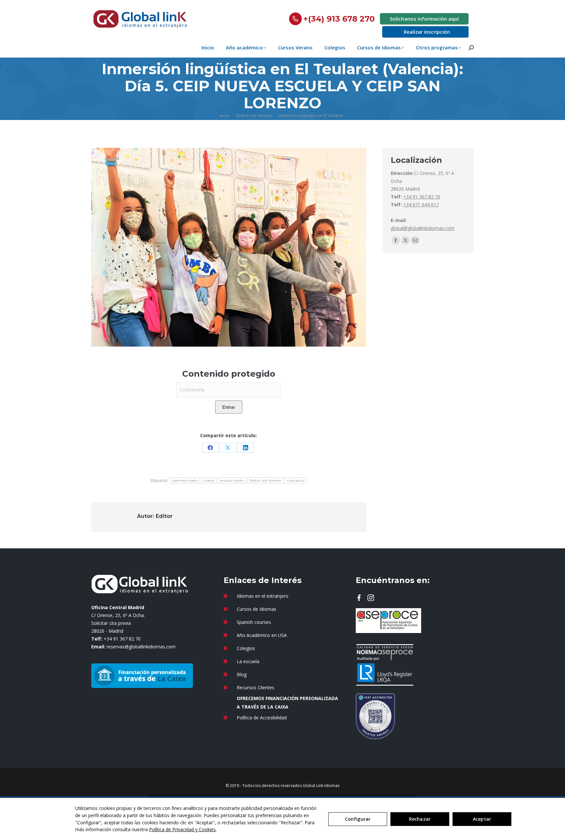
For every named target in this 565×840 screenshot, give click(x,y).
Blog (242, 674)
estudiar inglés (232, 480)
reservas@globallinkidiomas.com (141, 646)
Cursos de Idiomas (256, 609)
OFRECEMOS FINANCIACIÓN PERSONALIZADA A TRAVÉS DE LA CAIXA (287, 702)
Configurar (357, 819)
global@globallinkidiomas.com (422, 228)
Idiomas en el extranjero (262, 596)
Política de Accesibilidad (262, 717)
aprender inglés (184, 480)
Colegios (246, 648)
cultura (208, 480)
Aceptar (482, 819)
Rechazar (420, 819)
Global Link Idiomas (265, 480)
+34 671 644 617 (421, 204)
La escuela (248, 661)
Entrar (228, 407)
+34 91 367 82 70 (421, 197)
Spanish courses (254, 622)
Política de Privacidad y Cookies (182, 829)
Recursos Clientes (255, 687)
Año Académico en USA (262, 635)
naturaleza (295, 480)
